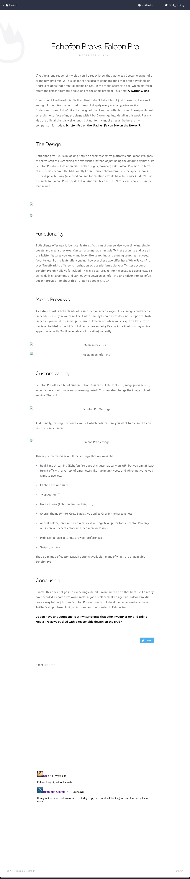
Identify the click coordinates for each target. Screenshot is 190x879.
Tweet (149, 640)
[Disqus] (95, 719)
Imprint (179, 871)
